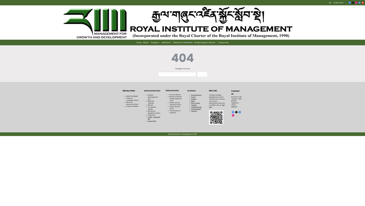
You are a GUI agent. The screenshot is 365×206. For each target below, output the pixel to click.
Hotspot (193, 99)
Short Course (195, 103)
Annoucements (196, 95)
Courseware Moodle (152, 108)
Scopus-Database (132, 106)
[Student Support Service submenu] (215, 42)
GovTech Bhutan (175, 95)
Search (202, 74)
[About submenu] (149, 42)
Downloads (151, 115)
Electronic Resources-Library (132, 103)
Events (193, 97)
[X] (353, 3)
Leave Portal (152, 121)
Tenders (194, 105)
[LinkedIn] (359, 3)
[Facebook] (349, 3)
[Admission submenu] (171, 42)
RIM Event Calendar (151, 102)
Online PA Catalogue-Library (132, 99)
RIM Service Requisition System (154, 112)
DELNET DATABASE (132, 96)
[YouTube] (363, 3)
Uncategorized (196, 109)
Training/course (196, 107)
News (193, 101)
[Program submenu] (159, 42)
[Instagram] (356, 3)
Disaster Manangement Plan (153, 97)
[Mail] (330, 3)
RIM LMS (150, 105)
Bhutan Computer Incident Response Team (176, 99)
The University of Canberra (175, 112)
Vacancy (194, 111)
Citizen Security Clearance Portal (175, 104)
